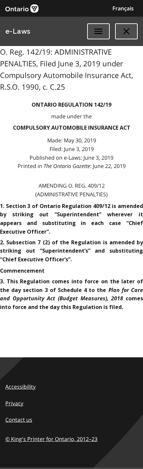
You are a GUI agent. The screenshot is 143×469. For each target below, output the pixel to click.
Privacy (14, 403)
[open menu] (98, 31)
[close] (126, 31)
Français (123, 8)
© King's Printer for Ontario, (51, 439)
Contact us (18, 419)
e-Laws (18, 31)
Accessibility (20, 386)
